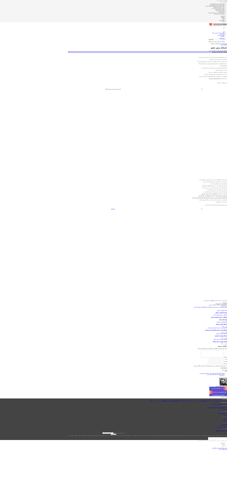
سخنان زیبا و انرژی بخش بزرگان (218, 32)
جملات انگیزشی (220, 400)
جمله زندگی (199, 400)
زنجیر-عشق (220, 303)
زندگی (176, 401)
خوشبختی (190, 400)
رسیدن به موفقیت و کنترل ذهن (218, 8)
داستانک (187, 400)
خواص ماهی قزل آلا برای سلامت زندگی (217, 4)
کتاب (150, 400)
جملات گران (204, 400)
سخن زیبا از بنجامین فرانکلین (219, 7)
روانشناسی (222, 36)
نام (226, 359)
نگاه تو (225, 419)
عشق (216, 303)
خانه (224, 31)
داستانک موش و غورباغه (220, 9)
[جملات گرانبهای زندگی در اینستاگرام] (218, 395)
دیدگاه (225, 357)
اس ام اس (225, 400)
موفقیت (164, 401)
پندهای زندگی (154, 400)
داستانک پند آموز (222, 43)
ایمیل (225, 361)
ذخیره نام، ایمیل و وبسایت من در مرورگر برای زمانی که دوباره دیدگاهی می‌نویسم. (210, 365)
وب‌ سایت (225, 363)
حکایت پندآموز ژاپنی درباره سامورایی (217, 3)
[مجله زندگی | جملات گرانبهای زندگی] (218, 25)
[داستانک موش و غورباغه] (222, 321)
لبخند (168, 400)
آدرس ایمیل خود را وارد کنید (119, 433)
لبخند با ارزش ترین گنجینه (221, 430)
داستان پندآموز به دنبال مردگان (220, 341)
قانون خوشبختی (221, 11)
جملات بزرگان (215, 400)
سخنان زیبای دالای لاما (220, 10)
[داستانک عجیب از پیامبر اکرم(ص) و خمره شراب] (217, 327)
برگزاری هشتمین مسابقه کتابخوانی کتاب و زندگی (215, 6)
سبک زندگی (222, 34)
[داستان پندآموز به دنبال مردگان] (220, 339)
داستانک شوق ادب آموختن (221, 335)
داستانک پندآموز (182, 400)
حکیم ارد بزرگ (194, 400)
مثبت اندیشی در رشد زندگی (219, 13)
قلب (170, 400)
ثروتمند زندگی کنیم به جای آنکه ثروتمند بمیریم (216, 374)
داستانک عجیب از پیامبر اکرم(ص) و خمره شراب (216, 330)
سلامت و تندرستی (221, 35)
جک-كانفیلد (225, 303)
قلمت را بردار (224, 425)
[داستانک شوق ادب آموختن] (221, 333)
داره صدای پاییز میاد (222, 413)
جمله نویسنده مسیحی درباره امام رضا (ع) (216, 12)
